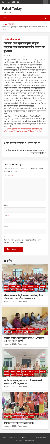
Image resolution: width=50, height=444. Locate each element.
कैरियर (18, 286)
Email (6, 216)
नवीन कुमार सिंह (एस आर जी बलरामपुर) (19, 129)
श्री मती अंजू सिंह (37, 129)
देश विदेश (6, 39)
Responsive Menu (45, 2)
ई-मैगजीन (12, 286)
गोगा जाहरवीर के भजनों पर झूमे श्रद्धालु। (19, 423)
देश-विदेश (8, 260)
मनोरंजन (19, 290)
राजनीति (26, 290)
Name (7, 205)
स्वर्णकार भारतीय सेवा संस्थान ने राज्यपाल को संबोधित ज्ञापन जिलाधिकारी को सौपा (25, 151)
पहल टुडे (17, 39)
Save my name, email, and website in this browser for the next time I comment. (25, 241)
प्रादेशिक (6, 290)
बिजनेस (13, 290)
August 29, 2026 (10, 301)
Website (7, 226)
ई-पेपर (6, 286)
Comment (8, 176)
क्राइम (24, 286)
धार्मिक (12, 39)
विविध (31, 290)
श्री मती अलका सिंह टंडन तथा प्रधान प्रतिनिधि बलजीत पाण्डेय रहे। (24, 131)
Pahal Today (12, 8)
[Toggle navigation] (5, 18)
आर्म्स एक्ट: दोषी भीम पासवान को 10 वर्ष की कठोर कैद (23, 143)
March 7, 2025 (9, 56)
